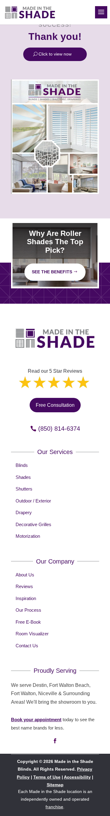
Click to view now (55, 54)
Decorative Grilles (33, 524)
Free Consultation (55, 405)
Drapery (24, 512)
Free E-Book (28, 622)
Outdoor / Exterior (33, 500)
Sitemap (55, 784)
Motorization (28, 536)
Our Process (28, 610)
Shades (23, 477)
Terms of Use (47, 777)
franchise (54, 806)
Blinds (22, 465)
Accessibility (77, 777)
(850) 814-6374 (59, 428)
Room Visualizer (32, 633)
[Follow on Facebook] (55, 741)
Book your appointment (36, 719)
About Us (25, 574)
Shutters (24, 488)
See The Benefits (52, 271)
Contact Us (27, 645)
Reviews (24, 586)
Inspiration (26, 598)
